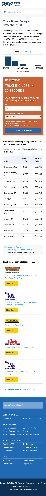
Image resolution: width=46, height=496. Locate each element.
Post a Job (27, 431)
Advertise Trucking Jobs (32, 418)
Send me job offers (23, 130)
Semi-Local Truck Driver (15, 325)
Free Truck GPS (8, 444)
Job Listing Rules (25, 486)
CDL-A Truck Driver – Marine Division (20, 347)
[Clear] (41, 12)
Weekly (28, 51)
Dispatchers (27, 464)
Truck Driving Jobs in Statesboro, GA (20, 250)
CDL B (18, 126)
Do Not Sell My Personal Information (20, 483)
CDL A (8, 126)
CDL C (27, 126)
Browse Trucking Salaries (12, 434)
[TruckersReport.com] (11, 5)
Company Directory (30, 428)
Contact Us (7, 418)
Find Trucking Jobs (10, 428)
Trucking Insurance (30, 451)
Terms (37, 483)
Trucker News (28, 444)
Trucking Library (9, 447)
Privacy (3, 483)
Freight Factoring (29, 460)
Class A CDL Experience (14, 113)
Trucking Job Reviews (31, 434)
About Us (6, 460)
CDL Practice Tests (30, 447)
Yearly (17, 51)
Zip (6, 105)
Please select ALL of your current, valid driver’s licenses (21, 122)
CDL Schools (7, 451)
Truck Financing (8, 464)
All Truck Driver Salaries (13, 247)
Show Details (11, 283)
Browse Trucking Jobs (11, 431)
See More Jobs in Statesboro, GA (20, 390)
